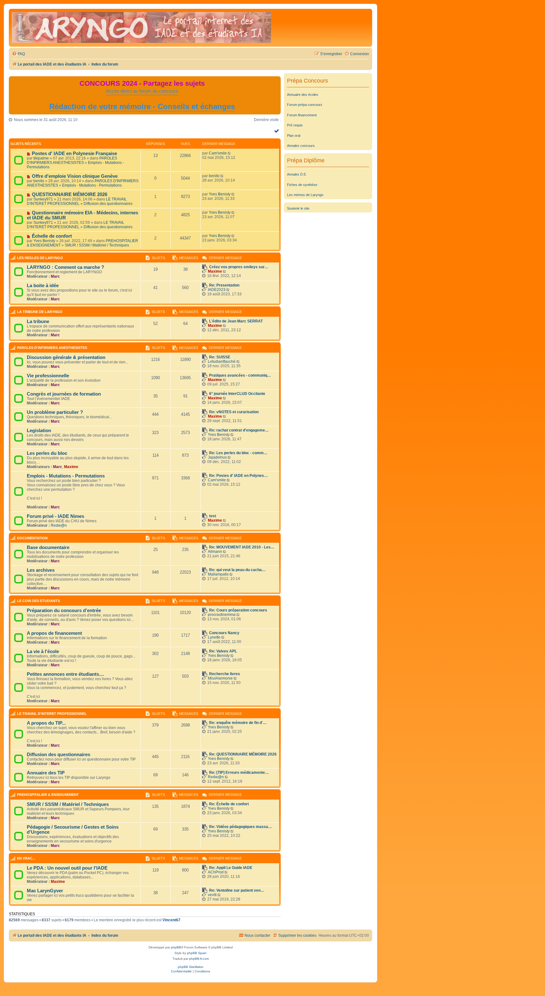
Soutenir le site (298, 208)
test (212, 516)
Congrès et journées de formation (64, 394)
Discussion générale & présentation (66, 357)
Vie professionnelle (48, 375)
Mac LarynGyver (45, 890)
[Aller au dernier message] (230, 153)
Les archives (41, 570)
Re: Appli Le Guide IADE (230, 868)
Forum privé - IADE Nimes (55, 516)
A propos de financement (54, 633)
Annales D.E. (297, 174)
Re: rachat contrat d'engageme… (239, 430)
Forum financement (302, 115)
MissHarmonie (220, 678)
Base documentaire (48, 547)
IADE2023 (217, 289)
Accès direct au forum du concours (142, 91)
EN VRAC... (26, 858)
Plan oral (293, 135)
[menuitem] (18, 54)
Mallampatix (218, 574)
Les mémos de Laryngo (305, 195)
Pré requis (295, 125)
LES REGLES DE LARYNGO (40, 258)
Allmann (215, 551)
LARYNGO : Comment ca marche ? (65, 267)
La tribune (38, 321)
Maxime (215, 271)
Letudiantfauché (222, 361)
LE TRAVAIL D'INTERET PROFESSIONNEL (77, 201)
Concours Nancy (224, 633)
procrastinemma (222, 614)
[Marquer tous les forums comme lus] (277, 130)
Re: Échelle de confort (229, 804)
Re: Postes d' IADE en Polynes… (238, 475)
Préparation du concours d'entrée (64, 610)
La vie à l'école (43, 651)
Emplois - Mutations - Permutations (92, 185)
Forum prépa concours (304, 105)
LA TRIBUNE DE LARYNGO (39, 312)
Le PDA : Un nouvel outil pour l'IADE (67, 868)
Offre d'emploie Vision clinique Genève (75, 176)
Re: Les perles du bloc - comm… (238, 453)
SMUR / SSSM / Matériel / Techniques (97, 245)
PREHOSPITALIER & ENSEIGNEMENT (48, 794)
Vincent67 (171, 920)
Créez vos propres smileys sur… (238, 267)
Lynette (214, 637)
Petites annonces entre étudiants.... (65, 674)
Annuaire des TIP (46, 772)
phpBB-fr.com (199, 958)
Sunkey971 (43, 199)
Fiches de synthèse (302, 185)
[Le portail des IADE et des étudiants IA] (141, 27)
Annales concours (301, 146)
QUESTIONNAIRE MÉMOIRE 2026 (69, 194)
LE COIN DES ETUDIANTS (38, 601)
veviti (212, 895)
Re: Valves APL (223, 651)
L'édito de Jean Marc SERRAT (236, 321)
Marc (55, 276)
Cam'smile (218, 153)
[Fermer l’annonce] (276, 81)
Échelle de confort (52, 236)
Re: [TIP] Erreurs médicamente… (239, 772)
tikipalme (41, 158)
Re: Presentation (224, 285)
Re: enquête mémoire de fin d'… (238, 723)
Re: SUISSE (219, 357)
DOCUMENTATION (32, 538)
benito (38, 181)
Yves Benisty (220, 194)
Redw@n (59, 525)
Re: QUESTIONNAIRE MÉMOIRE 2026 (243, 754)
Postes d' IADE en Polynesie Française (74, 153)
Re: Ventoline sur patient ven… (236, 890)
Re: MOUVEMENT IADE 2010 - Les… (241, 547)
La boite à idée (43, 285)
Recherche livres (224, 674)
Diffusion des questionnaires (108, 203)
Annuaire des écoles (302, 94)
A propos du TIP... (46, 723)
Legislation (39, 430)
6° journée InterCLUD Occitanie (237, 393)
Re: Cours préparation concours (238, 610)
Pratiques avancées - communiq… (240, 375)
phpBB (176, 947)
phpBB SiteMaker (190, 967)
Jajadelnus (217, 457)
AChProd (216, 872)
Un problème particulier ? (55, 412)
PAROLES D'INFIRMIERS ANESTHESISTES (72, 160)
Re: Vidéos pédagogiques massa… (240, 827)
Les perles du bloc (47, 453)
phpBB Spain (197, 953)
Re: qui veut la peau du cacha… (237, 570)
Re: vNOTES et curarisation (234, 412)
